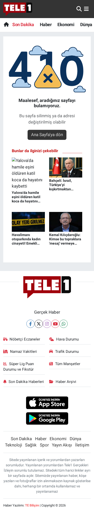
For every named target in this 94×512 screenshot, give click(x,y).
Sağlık (31, 444)
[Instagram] (47, 324)
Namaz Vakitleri (23, 351)
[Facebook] (30, 324)
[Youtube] (55, 324)
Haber (46, 24)
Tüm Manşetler (67, 364)
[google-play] (47, 419)
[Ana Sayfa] (6, 24)
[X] (39, 324)
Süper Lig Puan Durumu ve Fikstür (18, 367)
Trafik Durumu (67, 351)
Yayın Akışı (62, 444)
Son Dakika (23, 24)
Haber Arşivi (66, 381)
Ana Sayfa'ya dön (47, 134)
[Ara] (79, 8)
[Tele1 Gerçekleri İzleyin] (17, 9)
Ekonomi (65, 24)
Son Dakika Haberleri (26, 381)
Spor (44, 444)
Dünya (86, 24)
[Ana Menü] (86, 8)
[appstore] (47, 403)
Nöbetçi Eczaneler (25, 339)
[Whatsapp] (63, 324)
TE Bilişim (32, 505)
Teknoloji (13, 444)
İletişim (82, 444)
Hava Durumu (67, 339)
